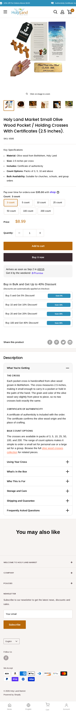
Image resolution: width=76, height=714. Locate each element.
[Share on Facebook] (49, 342)
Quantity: (8, 233)
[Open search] (55, 12)
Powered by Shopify (12, 695)
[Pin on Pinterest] (56, 342)
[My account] (62, 12)
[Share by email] (70, 342)
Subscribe (15, 624)
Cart (47, 710)
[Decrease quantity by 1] (19, 233)
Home (9, 709)
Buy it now (38, 257)
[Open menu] (5, 11)
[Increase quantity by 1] (40, 233)
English (8, 641)
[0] (69, 12)
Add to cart (38, 246)
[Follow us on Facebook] (6, 657)
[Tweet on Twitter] (63, 342)
